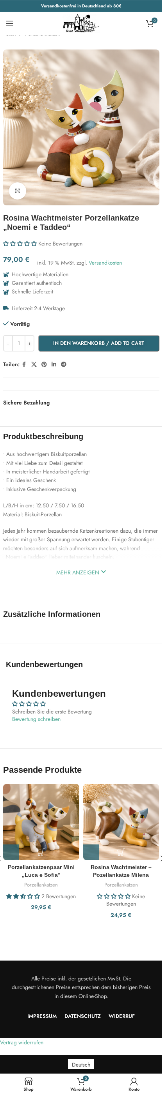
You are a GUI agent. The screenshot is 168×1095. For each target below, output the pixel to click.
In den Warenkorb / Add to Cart (98, 343)
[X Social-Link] (34, 364)
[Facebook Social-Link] (24, 364)
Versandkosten (105, 263)
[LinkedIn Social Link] (54, 364)
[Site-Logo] (81, 22)
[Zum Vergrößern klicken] (18, 191)
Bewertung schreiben (36, 719)
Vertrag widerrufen (21, 1042)
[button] (20, 243)
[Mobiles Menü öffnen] (10, 23)
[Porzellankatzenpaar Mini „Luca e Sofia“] (41, 822)
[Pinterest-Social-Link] (44, 364)
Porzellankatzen (41, 884)
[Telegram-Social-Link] (64, 364)
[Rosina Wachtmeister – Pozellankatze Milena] (121, 822)
